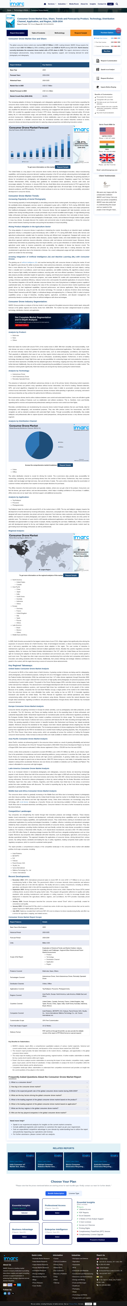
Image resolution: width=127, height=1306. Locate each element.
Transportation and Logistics (82, 1298)
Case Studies (37, 1286)
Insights (93, 4)
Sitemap (56, 1283)
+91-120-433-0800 (105, 1285)
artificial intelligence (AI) (29, 262)
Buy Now (107, 51)
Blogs (34, 1279)
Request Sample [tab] (81, 33)
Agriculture (76, 1261)
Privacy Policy (73, 1304)
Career (56, 1258)
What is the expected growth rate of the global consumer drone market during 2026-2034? (43, 1091)
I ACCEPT (88, 1304)
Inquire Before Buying (108, 87)
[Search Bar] (117, 4)
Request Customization (109, 61)
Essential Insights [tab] (21, 1206)
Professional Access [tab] (55, 1206)
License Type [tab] (74, 1193)
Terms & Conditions (60, 1261)
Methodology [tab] (60, 33)
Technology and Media (80, 1295)
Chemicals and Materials (80, 1270)
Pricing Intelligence (39, 1273)
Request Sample (62, 167)
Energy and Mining (79, 1279)
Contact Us (102, 4)
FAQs (56, 1276)
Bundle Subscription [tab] (56, 1193)
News (56, 1279)
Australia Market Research (41, 1258)
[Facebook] (9, 1293)
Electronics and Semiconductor (82, 1276)
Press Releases (38, 1283)
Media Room (74, 4)
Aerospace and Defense (80, 1258)
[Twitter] (13, 1293)
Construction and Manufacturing (83, 1273)
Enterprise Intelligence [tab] (56, 1230)
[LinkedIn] (5, 1293)
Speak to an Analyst (107, 69)
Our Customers (59, 1270)
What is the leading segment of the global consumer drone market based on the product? (43, 1100)
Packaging (76, 1289)
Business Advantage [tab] (22, 1230)
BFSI (74, 1267)
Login (110, 4)
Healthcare (76, 1286)
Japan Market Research (40, 1264)
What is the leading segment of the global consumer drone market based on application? (42, 1104)
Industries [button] (62, 4)
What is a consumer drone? (20, 1082)
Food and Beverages (79, 1283)
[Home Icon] (45, 4)
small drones (24, 802)
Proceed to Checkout (97, 1240)
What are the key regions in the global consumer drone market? (33, 1108)
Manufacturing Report (40, 1276)
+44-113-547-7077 (105, 1273)
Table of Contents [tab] (38, 33)
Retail (74, 1292)
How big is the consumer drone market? (25, 1087)
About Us (84, 4)
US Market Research (39, 1270)
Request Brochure (107, 78)
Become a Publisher (60, 1273)
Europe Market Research (41, 1267)
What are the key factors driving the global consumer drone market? (35, 1095)
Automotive (76, 1264)
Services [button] (51, 4)
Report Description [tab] (17, 33)
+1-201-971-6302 (104, 1264)
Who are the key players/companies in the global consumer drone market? (37, 1113)
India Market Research (40, 1261)
